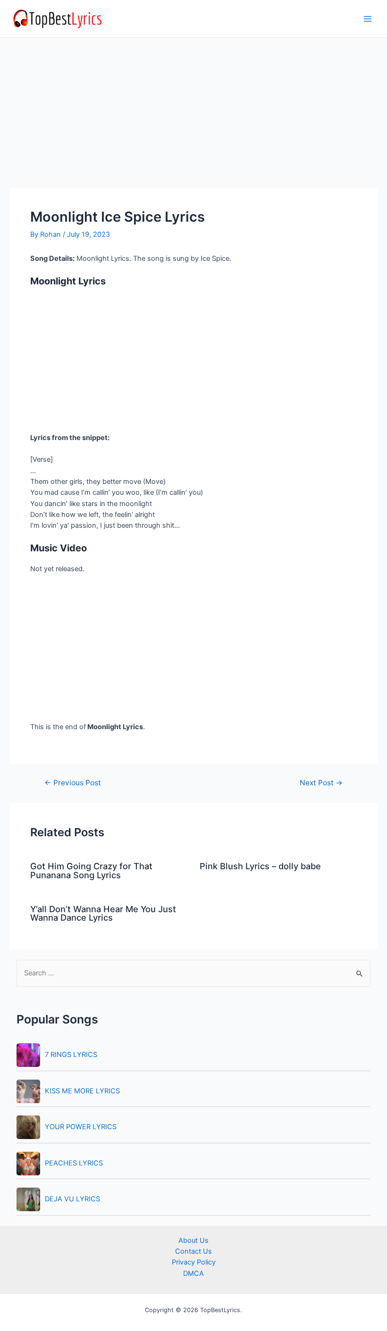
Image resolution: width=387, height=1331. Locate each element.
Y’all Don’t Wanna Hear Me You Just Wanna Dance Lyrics (103, 913)
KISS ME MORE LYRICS (82, 1091)
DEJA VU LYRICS (72, 1199)
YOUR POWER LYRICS (81, 1127)
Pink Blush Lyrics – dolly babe (260, 866)
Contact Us (193, 1251)
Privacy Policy (194, 1262)
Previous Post (72, 783)
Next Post (321, 783)
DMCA (193, 1273)
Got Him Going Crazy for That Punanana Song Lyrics (91, 870)
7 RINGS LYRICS (71, 1054)
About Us (193, 1240)
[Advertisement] (193, 118)
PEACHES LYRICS (74, 1163)
